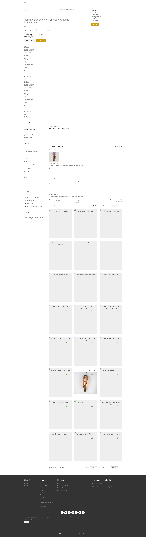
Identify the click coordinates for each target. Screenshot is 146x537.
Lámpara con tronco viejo (111, 211)
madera (34, 217)
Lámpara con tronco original (85, 211)
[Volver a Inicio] (25, 123)
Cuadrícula (117, 201)
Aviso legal (29, 194)
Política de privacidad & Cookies (34, 206)
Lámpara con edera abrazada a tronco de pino (85, 307)
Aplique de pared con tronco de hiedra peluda (85, 435)
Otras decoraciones (28, 64)
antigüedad (26, 218)
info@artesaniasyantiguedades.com (107, 487)
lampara (35, 218)
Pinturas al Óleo (27, 76)
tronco (38, 217)
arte (41, 218)
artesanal (30, 217)
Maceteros (26, 63)
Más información (27, 520)
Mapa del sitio (43, 506)
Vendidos (26, 81)
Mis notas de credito (62, 485)
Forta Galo (29, 174)
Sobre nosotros (27, 117)
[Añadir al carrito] (68, 235)
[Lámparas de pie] (54, 172)
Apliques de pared (28, 53)
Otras (25, 73)
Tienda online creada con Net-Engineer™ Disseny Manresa (75, 533)
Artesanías (26, 47)
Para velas (26, 55)
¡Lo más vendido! (44, 485)
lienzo (38, 218)
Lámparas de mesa (28, 50)
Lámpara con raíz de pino (60, 211)
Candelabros (27, 56)
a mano (26, 217)
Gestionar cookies (34, 520)
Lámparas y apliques (29, 49)
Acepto (26, 522)
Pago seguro (29, 203)
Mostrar (75, 200)
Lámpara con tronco (111, 243)
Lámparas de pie (28, 52)
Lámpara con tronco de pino (60, 306)
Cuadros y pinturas (28, 75)
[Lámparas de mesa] (54, 156)
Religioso (26, 69)
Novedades (43, 483)
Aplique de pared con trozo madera (60, 244)
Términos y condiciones (32, 197)
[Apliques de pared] (54, 187)
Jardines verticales (28, 78)
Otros (25, 79)
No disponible (30, 164)
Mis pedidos (60, 483)
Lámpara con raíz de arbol (111, 275)
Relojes (25, 72)
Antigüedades (27, 66)
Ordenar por (52, 200)
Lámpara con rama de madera (85, 275)
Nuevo (28, 180)
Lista (121, 201)
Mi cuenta (60, 480)
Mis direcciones (61, 488)
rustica (41, 217)
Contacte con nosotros (29, 6)
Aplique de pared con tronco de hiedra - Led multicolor (111, 307)
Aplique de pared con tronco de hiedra (60, 339)
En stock (29, 168)
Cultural (25, 70)
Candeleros (26, 58)
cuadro (31, 218)
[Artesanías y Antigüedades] (73, 13)
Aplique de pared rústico (85, 243)
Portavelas (26, 59)
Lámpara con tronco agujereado (60, 370)
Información (28, 187)
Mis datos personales (62, 490)
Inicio (25, 46)
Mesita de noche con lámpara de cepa (111, 403)
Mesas (25, 61)
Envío (28, 191)
